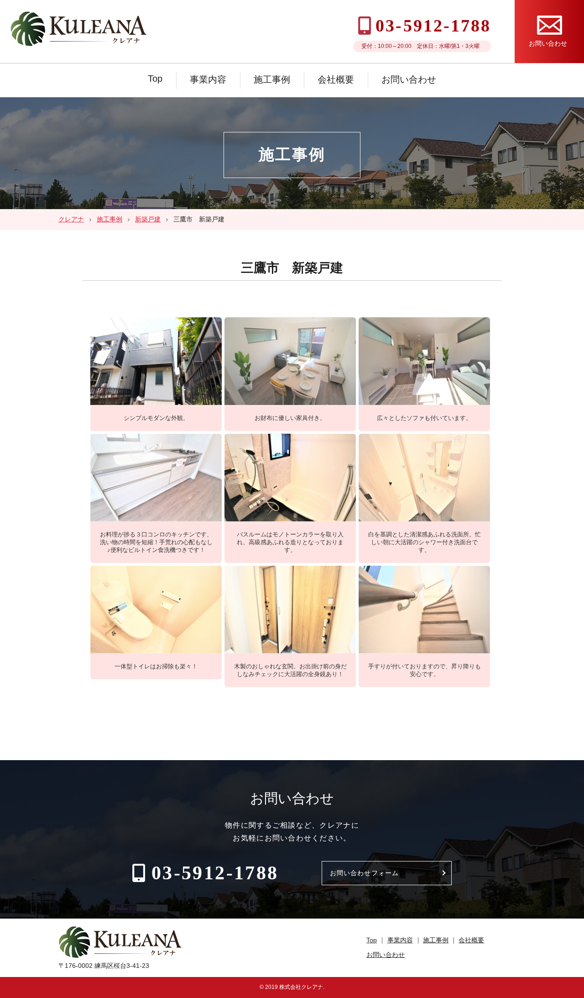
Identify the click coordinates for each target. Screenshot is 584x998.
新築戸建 (148, 219)
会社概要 (336, 79)
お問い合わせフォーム (364, 873)
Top (155, 79)
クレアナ (71, 219)
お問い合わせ (408, 79)
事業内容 (208, 79)
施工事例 (272, 79)
